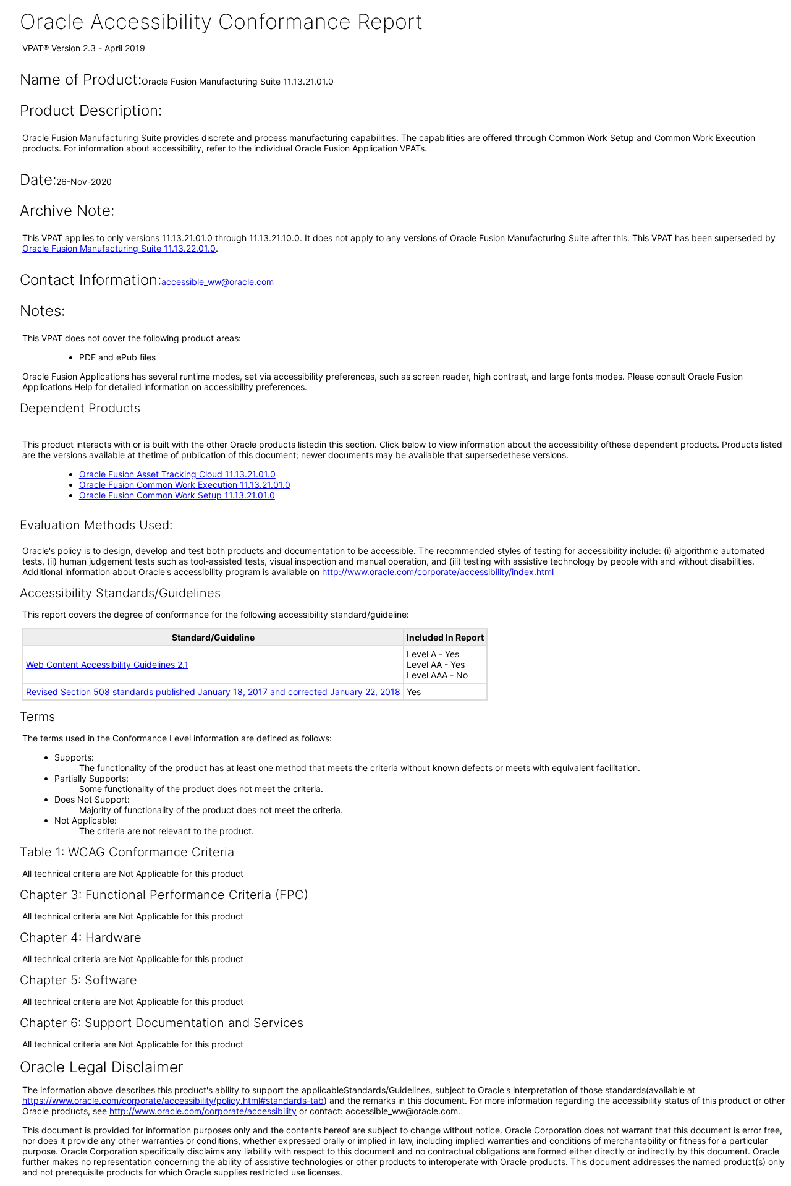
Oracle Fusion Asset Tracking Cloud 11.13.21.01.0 (177, 474)
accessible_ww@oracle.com (217, 281)
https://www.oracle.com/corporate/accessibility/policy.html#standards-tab (173, 1100)
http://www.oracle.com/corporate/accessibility (203, 1111)
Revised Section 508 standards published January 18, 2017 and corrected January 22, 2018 (213, 691)
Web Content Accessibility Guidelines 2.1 (107, 664)
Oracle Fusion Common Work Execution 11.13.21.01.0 (184, 484)
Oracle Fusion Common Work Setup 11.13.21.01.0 (177, 495)
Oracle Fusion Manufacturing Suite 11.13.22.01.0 (119, 248)
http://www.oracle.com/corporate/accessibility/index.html (438, 571)
